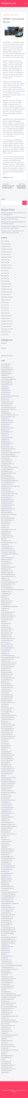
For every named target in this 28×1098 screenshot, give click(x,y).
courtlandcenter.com (6, 809)
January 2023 (4, 318)
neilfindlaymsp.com (6, 811)
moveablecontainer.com (7, 463)
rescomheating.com (6, 1061)
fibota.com (4, 990)
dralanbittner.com (5, 533)
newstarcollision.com (6, 563)
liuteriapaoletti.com (6, 779)
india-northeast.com (6, 497)
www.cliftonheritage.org (7, 933)
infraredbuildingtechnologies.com (9, 480)
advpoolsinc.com (5, 820)
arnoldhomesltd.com (6, 503)
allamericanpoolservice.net (8, 584)
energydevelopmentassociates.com (10, 486)
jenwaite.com (4, 1033)
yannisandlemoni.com (6, 535)
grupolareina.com (5, 465)
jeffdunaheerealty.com (7, 899)
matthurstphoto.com (6, 1012)
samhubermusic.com (6, 1070)
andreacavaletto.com (6, 614)
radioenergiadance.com (7, 443)
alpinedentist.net (5, 441)
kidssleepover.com (6, 398)
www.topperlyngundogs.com (8, 896)
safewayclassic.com (6, 405)
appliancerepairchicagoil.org (8, 409)
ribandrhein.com (5, 595)
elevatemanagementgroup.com (9, 1035)
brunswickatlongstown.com (8, 736)
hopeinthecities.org (6, 631)
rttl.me (3, 1059)
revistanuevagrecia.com (7, 708)
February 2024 (5, 284)
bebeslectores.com (6, 475)
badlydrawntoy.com (6, 877)
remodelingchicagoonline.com (9, 937)
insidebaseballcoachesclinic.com (9, 1016)
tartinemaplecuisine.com (7, 738)
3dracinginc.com (5, 653)
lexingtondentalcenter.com (8, 576)
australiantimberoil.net (7, 477)
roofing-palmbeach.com (7, 499)
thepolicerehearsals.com (7, 659)
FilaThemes (14, 1091)
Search (3, 199)
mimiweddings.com (6, 1063)
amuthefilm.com (5, 689)
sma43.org (4, 935)
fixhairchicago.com (6, 830)
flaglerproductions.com (7, 674)
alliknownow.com (5, 661)
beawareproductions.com (7, 717)
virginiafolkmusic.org (6, 591)
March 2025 (4, 262)
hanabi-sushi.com (5, 950)
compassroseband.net (7, 841)
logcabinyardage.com (6, 869)
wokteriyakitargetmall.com (8, 574)
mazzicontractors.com (7, 976)
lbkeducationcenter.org (7, 601)
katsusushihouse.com (6, 698)
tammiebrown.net (5, 747)
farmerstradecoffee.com (7, 867)
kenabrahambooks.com (7, 685)
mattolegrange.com (6, 753)
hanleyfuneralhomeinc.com (8, 550)
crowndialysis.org (5, 580)
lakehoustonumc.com (6, 879)
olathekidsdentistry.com (7, 548)
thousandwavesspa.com (7, 807)
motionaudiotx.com (6, 1057)
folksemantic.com (6, 524)
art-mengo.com (5, 743)
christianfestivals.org (6, 757)
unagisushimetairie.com (7, 420)
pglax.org (3, 775)
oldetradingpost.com (6, 471)
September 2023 (5, 297)
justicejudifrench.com (6, 726)
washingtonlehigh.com (7, 946)
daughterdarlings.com (6, 373)
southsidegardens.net (6, 973)
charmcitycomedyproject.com (8, 715)
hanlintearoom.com (6, 1029)
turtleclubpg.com (5, 802)
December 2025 (5, 249)
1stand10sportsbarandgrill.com (9, 554)
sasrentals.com (5, 565)
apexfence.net (5, 1072)
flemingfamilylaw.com (7, 1040)
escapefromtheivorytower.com (9, 493)
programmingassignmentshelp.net (10, 396)
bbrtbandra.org (5, 426)
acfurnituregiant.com (6, 383)
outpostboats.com (6, 627)
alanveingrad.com (5, 762)
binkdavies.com (5, 681)
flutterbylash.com (5, 1027)
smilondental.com (6, 561)
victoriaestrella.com (6, 805)
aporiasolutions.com (6, 852)
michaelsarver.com (6, 569)
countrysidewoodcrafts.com (8, 407)
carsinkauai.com (5, 1018)
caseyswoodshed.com (6, 828)
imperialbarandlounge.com (8, 508)
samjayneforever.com (6, 1010)
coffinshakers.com (6, 723)
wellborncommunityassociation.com (10, 452)
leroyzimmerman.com (6, 1037)
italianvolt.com (5, 527)
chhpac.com (4, 1053)
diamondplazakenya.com (7, 999)
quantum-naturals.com (7, 1005)
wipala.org (4, 621)
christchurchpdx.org (6, 683)
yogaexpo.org (4, 610)
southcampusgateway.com (8, 448)
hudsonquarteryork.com (7, 988)
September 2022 (5, 329)
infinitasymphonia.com (7, 695)
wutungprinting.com (6, 766)
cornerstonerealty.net (7, 963)
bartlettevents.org (6, 462)
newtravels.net (5, 400)
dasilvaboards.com (6, 668)
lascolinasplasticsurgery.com (8, 931)
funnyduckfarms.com (6, 1031)
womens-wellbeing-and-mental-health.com (12, 589)
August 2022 (4, 331)
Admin (16, 15)
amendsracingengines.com (8, 907)
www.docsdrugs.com (6, 922)
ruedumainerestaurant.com (8, 702)
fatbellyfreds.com (6, 984)
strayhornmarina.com (6, 672)
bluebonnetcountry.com (7, 428)
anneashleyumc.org (6, 913)
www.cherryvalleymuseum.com (9, 467)
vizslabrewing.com (6, 531)
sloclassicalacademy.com (7, 666)
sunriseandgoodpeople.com (8, 781)
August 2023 (4, 300)
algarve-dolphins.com (6, 760)
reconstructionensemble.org (8, 792)
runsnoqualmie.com (6, 920)
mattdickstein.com (6, 875)
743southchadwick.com (7, 495)
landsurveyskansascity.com (8, 914)
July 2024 (3, 270)
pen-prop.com (4, 890)
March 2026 (4, 241)
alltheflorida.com (5, 1014)
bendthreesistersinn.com (7, 785)
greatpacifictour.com (6, 804)
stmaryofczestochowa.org (8, 725)
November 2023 (5, 292)
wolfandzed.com (5, 952)
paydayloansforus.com (7, 401)
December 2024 (5, 265)
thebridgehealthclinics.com (8, 858)
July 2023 (3, 302)
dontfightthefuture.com (7, 501)
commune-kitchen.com (7, 687)
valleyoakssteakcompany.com (9, 826)
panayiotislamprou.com (7, 446)
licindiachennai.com (6, 371)
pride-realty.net (5, 1023)
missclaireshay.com (6, 364)
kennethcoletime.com (7, 732)
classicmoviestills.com (7, 640)
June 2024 (4, 273)
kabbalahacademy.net (6, 559)
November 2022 (5, 323)
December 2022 (5, 321)
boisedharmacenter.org (7, 617)
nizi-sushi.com (4, 742)
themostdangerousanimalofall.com (10, 657)
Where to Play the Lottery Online (8, 186)
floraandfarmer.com (6, 488)
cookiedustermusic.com (7, 790)
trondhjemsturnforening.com (8, 997)
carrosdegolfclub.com (7, 484)
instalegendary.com (6, 413)
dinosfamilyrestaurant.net (8, 478)
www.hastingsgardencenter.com (9, 969)
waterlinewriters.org (6, 860)
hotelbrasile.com (5, 458)
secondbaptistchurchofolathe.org (10, 1050)
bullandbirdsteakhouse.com (8, 929)
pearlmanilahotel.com (7, 431)
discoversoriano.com (6, 644)
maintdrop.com (5, 433)
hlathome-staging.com (7, 572)
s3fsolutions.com (5, 490)
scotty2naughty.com (6, 711)
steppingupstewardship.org (8, 943)
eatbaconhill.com (5, 394)
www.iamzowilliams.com (7, 967)
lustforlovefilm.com (6, 691)
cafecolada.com (5, 642)
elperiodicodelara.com (7, 368)
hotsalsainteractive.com (7, 377)
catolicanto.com (5, 599)
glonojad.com (4, 706)
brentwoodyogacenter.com (8, 939)
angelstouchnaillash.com (7, 557)
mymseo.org (4, 1052)
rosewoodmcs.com (6, 960)
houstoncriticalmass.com (7, 655)
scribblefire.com (5, 608)
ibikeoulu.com (4, 721)
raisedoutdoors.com (6, 510)
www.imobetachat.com (7, 873)
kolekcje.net (4, 597)
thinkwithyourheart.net (7, 512)
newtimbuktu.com (6, 390)
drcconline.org (4, 815)
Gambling (10, 177)
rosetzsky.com (5, 704)
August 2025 (4, 260)
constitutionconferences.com (8, 834)
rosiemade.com (5, 544)
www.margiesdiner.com (7, 924)
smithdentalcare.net (6, 1067)
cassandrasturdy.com (6, 636)
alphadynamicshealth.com (8, 1025)
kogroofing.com (5, 439)
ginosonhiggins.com (6, 764)
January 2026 (4, 246)
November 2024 (5, 268)
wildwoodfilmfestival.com (8, 454)
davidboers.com (5, 871)
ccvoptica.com (5, 944)
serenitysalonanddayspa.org (8, 379)
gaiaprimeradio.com (6, 745)
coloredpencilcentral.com (7, 505)
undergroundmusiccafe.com (8, 1068)
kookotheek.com (5, 445)
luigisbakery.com (5, 948)
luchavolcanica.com (6, 796)
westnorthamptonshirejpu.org (9, 456)
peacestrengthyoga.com (7, 901)
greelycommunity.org (6, 700)
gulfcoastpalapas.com (7, 856)
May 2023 (3, 308)
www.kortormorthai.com (7, 909)
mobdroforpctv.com (6, 634)
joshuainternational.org (7, 886)
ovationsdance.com (6, 593)
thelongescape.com (6, 751)
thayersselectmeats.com (7, 851)
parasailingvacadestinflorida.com (9, 1022)
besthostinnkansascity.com (8, 1065)
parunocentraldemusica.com (8, 993)
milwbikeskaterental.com (7, 770)
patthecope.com (5, 835)
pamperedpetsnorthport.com (8, 542)
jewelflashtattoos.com (7, 422)
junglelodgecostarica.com (8, 755)
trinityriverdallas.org (6, 602)
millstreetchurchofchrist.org (8, 1020)
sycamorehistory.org (6, 961)
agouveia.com (4, 1048)
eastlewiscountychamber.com (9, 663)
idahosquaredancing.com (7, 520)
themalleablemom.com (7, 730)
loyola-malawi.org (6, 623)
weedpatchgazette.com (7, 537)
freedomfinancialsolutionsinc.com (10, 903)
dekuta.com (4, 954)
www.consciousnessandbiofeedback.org (11, 965)
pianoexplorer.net (5, 971)
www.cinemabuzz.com (7, 956)
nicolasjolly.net (5, 693)
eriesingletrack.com (6, 540)
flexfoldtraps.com (6, 905)
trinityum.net (4, 975)
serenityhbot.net (5, 884)
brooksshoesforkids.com (7, 849)
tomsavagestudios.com (7, 587)
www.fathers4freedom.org (8, 894)
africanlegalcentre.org (7, 696)
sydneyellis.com (5, 578)
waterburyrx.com (5, 819)
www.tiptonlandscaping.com (8, 941)
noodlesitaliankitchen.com (8, 416)
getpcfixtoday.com (6, 424)
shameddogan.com (6, 862)
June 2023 (4, 305)
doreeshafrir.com (5, 713)
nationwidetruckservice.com (8, 800)
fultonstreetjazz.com (7, 460)
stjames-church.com (6, 710)
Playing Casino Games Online (21, 186)
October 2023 (5, 294)
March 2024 (4, 281)
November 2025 (5, 252)
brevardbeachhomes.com (7, 492)
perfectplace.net (5, 604)
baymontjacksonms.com (7, 772)
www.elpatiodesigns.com (7, 986)
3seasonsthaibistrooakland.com (9, 606)
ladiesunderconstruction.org (8, 473)
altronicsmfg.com (5, 392)
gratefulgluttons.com (7, 633)
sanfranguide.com (5, 649)
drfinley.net (4, 1038)
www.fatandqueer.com (7, 911)
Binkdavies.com (8, 3)
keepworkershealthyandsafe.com (9, 415)
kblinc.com (4, 539)
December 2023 (5, 289)
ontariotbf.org (5, 411)
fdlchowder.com (5, 926)
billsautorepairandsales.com (8, 1003)
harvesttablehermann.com (8, 482)
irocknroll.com (5, 516)
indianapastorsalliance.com (8, 824)
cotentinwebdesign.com (7, 469)
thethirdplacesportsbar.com (8, 978)
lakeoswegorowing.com (7, 1044)
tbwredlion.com (5, 1001)
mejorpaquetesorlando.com (8, 552)
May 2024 (3, 276)
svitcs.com (4, 837)
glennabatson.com (6, 670)
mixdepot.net (4, 958)
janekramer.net (5, 740)
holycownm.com (5, 798)
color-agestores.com (6, 619)
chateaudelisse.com (6, 450)
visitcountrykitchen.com (7, 758)
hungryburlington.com (6, 734)
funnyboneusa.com (6, 788)
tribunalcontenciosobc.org (8, 664)
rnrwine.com (4, 1042)
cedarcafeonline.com (6, 381)
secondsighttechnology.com (8, 567)
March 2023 (4, 313)
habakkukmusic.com (6, 881)
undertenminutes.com (7, 384)
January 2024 (4, 286)
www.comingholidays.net (7, 648)
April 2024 (4, 278)
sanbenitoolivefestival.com (8, 638)
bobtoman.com (5, 435)
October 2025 (5, 254)
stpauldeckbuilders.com (7, 916)
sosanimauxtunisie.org (7, 437)
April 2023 (4, 310)
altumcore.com (5, 843)
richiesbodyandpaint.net (7, 369)
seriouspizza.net (5, 839)
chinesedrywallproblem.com (8, 783)
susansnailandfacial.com (7, 888)
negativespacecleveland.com (8, 777)
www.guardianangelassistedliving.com (11, 995)
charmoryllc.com (5, 651)
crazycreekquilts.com (6, 680)
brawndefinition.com (6, 676)
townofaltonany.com (6, 773)
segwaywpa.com (5, 854)
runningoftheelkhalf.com (7, 897)
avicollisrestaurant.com (7, 813)
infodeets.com (5, 375)
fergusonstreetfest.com (7, 1008)
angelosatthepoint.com (7, 822)
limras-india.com (5, 366)
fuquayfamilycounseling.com (8, 1046)
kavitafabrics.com (5, 794)
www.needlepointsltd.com (8, 928)
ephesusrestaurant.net (7, 980)
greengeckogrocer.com (7, 571)
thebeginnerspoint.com (7, 646)
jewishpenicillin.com (6, 586)
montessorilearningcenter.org (8, 1006)
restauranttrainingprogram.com (9, 582)
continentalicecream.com (7, 678)
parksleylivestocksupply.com (8, 616)
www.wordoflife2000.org (7, 518)
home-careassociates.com (8, 612)
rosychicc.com (4, 625)
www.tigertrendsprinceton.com (9, 892)
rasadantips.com (5, 388)
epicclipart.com (5, 430)
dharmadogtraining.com (7, 1055)
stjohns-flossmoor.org (7, 787)
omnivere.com (4, 386)
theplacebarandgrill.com (7, 817)
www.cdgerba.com (6, 991)
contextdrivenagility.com (7, 719)
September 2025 (5, 257)
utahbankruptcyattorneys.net (8, 514)
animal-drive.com (5, 845)
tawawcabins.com (5, 522)
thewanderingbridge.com (7, 728)
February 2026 (5, 244)
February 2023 (5, 315)
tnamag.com (4, 847)
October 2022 (5, 326)
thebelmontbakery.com (7, 403)
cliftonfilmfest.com (6, 507)
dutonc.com (4, 749)
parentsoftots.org (6, 864)
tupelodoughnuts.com (7, 546)
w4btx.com (4, 555)
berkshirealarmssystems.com (8, 529)
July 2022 (3, 334)
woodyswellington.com (7, 982)
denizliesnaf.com (5, 832)
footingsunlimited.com (7, 918)
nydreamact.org (5, 418)
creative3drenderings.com (7, 866)
